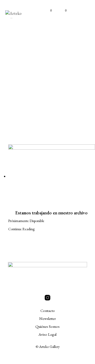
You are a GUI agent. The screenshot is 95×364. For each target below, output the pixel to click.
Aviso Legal (47, 334)
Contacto (47, 310)
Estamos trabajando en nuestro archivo (51, 213)
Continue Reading (21, 229)
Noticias (43, 80)
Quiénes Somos (47, 326)
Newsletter (47, 318)
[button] (47, 10)
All (25, 80)
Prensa (66, 80)
